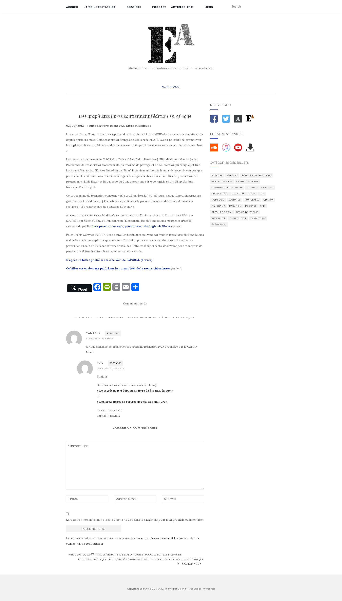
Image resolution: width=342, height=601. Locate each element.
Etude (252, 193)
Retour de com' (222, 212)
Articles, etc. (182, 7)
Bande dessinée (222, 181)
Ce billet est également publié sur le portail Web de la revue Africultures (118, 268)
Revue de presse (247, 212)
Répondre (113, 333)
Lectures (234, 200)
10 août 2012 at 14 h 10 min (100, 338)
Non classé (171, 87)
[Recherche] (273, 7)
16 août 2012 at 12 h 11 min (110, 368)
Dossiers (133, 7)
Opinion (268, 200)
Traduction (258, 218)
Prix (263, 206)
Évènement (219, 224)
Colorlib (182, 588)
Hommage (218, 200)
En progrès (219, 193)
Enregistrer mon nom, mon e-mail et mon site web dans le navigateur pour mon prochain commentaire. (134, 519)
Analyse (232, 175)
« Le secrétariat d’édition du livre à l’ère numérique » (135, 390)
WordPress (209, 588)
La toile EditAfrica (100, 7)
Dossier (252, 187)
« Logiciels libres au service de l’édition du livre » (132, 401)
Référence (219, 218)
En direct (267, 187)
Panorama (218, 206)
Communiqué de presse (227, 187)
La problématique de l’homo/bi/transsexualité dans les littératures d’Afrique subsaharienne (141, 562)
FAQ (262, 193)
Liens (208, 7)
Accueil (72, 7)
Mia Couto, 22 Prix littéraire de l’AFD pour (124, 554)
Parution (235, 206)
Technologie (238, 218)
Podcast (159, 7)
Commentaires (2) (135, 303)
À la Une (217, 175)
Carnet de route (248, 181)
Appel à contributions (256, 175)
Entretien (237, 193)
